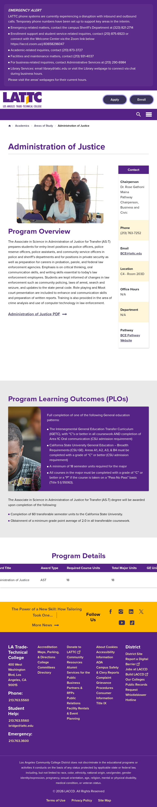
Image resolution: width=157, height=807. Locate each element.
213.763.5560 (19, 700)
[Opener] (153, 628)
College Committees (46, 665)
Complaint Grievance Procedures (104, 682)
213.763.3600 (19, 740)
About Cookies (107, 647)
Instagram (121, 612)
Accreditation (47, 647)
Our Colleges (135, 679)
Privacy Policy (82, 800)
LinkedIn (131, 612)
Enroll (141, 99)
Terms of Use (55, 800)
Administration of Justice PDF (34, 314)
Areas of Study (43, 126)
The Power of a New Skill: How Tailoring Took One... (47, 612)
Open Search (138, 114)
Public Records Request (136, 687)
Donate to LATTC (74, 649)
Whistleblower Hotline (136, 697)
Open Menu (149, 114)
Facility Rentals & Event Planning (78, 713)
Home (9, 125)
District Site (134, 653)
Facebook (111, 612)
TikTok (132, 623)
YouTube (122, 623)
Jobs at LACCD (136, 669)
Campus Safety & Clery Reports (107, 670)
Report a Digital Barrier (137, 661)
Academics (22, 126)
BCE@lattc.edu (131, 253)
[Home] (47, 99)
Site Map (104, 800)
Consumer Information (104, 695)
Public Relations (74, 701)
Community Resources (75, 660)
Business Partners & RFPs (74, 687)
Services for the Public (78, 675)
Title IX (101, 703)
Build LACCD (135, 674)
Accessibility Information (105, 654)
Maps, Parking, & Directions (48, 654)
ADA (99, 662)
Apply (115, 99)
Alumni (72, 667)
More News (42, 625)
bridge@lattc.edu (21, 725)
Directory (44, 672)
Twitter (141, 612)
